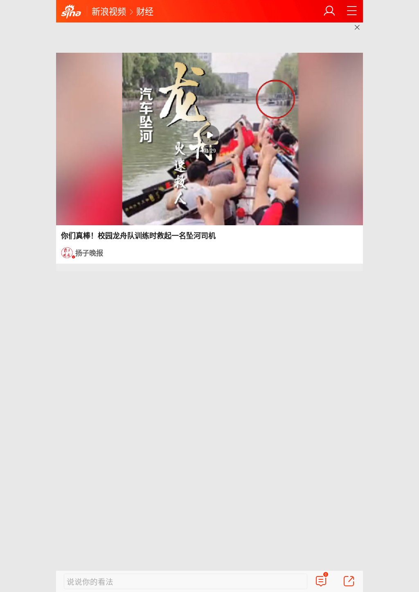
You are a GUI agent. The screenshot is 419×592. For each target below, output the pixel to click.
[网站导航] (352, 11)
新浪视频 (109, 11)
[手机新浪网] (71, 12)
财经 (144, 11)
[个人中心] (329, 11)
